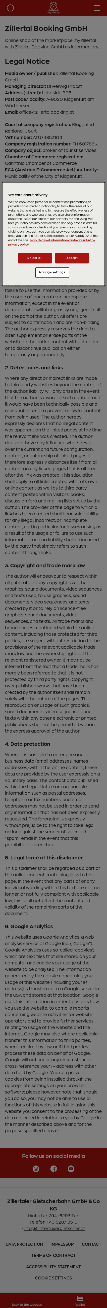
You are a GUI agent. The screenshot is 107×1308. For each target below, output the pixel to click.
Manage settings (52, 272)
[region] (54, 234)
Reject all (34, 258)
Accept (72, 258)
